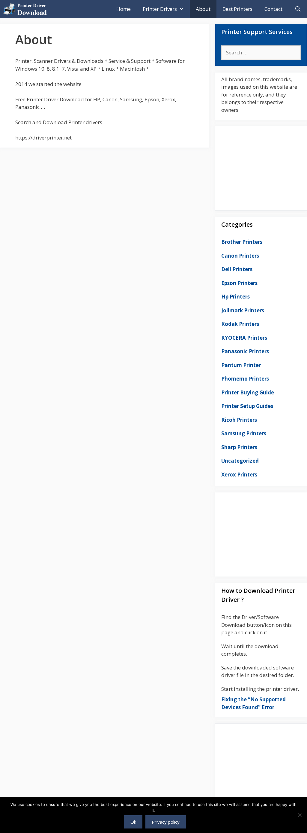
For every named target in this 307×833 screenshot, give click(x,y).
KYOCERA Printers (244, 337)
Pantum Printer (241, 365)
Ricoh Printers (239, 419)
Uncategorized (240, 460)
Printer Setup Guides (247, 406)
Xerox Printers (239, 474)
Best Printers (237, 8)
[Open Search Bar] (297, 9)
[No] (300, 815)
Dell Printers (236, 269)
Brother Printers (241, 241)
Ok (133, 822)
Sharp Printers (239, 447)
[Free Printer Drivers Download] (26, 9)
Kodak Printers (240, 323)
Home (123, 8)
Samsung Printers (243, 433)
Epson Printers (239, 283)
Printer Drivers (160, 8)
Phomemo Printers (245, 378)
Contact (273, 8)
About (203, 8)
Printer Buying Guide (247, 392)
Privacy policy (166, 822)
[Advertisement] (261, 166)
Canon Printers (240, 255)
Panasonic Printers (245, 351)
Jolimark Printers (242, 310)
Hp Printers (235, 296)
